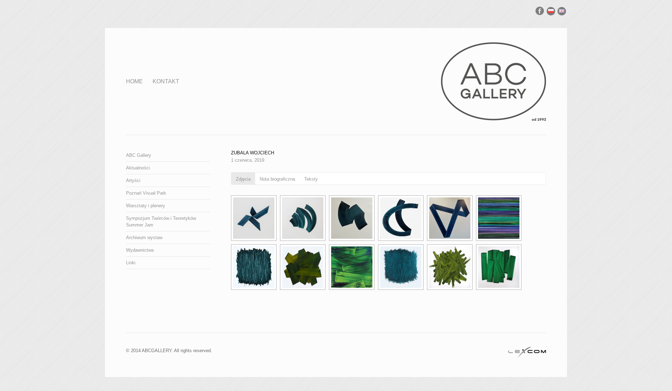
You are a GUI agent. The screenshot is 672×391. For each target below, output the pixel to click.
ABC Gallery (138, 155)
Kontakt (166, 81)
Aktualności (138, 167)
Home (134, 81)
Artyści (133, 180)
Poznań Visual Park (146, 193)
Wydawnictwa (140, 250)
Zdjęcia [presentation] (243, 179)
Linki (130, 262)
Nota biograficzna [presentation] (277, 179)
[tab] (243, 178)
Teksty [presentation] (311, 179)
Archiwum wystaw (144, 237)
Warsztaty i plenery (145, 205)
